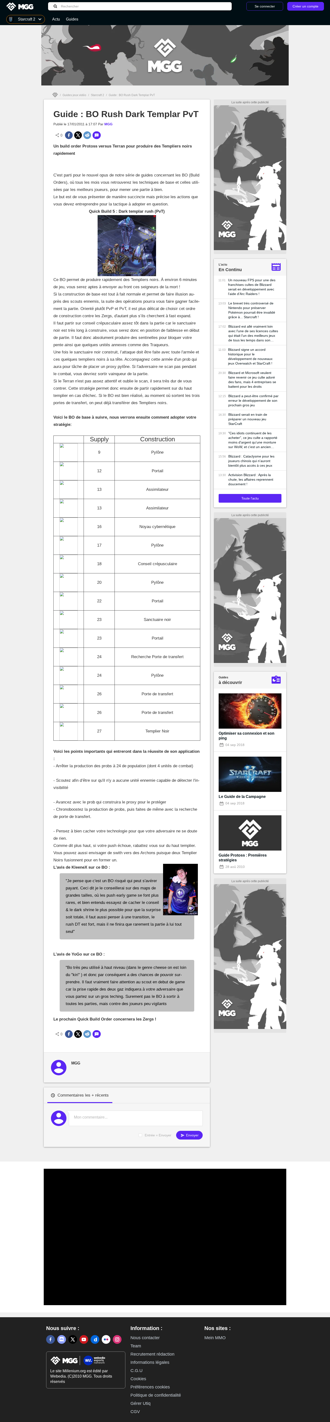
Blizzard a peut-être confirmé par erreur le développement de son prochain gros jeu (253, 400)
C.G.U (136, 1370)
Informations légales (149, 1362)
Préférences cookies (150, 1387)
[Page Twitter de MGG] (72, 1339)
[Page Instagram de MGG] (117, 1339)
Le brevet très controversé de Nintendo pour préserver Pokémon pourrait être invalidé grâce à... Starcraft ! (251, 310)
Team (135, 1346)
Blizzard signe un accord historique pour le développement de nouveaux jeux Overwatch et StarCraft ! (250, 356)
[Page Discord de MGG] (61, 1339)
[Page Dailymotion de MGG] (95, 1339)
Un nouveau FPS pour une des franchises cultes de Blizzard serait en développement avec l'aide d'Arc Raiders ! (251, 287)
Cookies (138, 1378)
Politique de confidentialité (155, 1395)
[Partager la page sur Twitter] (78, 135)
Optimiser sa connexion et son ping (246, 735)
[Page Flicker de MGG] (106, 1339)
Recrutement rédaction (152, 1354)
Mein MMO (215, 1337)
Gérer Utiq (140, 1403)
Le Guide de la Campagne (242, 797)
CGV (135, 1411)
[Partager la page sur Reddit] (87, 135)
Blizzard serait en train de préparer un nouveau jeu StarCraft (247, 419)
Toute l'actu (250, 498)
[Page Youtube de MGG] (83, 1339)
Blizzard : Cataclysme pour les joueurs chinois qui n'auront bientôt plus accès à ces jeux (251, 460)
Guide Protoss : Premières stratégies (243, 857)
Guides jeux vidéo (74, 95)
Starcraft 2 (97, 95)
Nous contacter (145, 1337)
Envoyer (192, 1135)
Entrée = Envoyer (158, 1135)
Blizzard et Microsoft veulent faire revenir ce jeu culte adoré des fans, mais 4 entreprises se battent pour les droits (252, 379)
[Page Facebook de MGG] (50, 1339)
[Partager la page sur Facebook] (69, 135)
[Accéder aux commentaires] (97, 135)
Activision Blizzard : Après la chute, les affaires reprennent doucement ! (250, 479)
